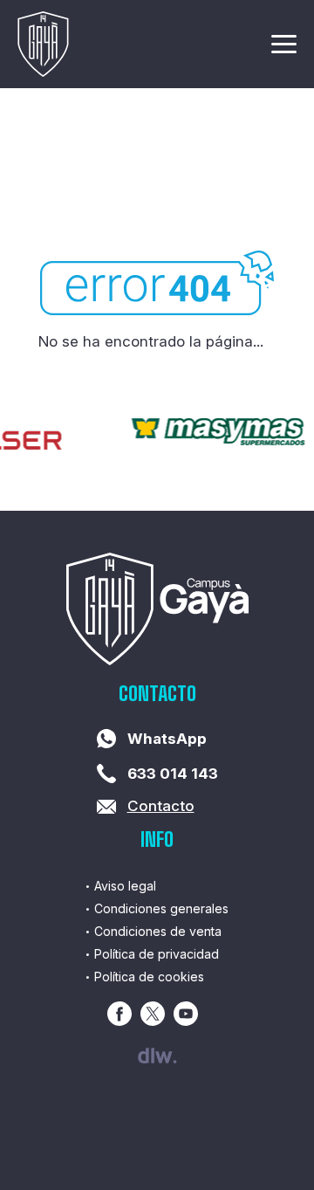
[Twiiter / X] (152, 1013)
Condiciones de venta (158, 931)
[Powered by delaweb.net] (157, 1055)
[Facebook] (119, 1013)
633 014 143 (172, 773)
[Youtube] (186, 1013)
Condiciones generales (161, 908)
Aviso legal (125, 885)
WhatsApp (167, 738)
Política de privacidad (156, 953)
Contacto (161, 806)
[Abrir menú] (284, 47)
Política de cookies (149, 976)
